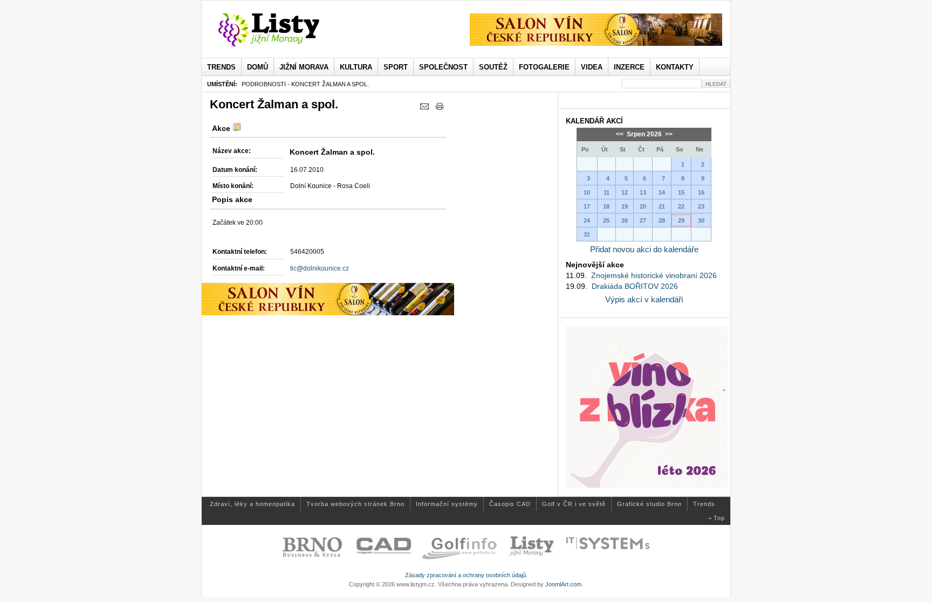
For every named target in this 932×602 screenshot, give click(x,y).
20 (643, 206)
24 (587, 220)
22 (681, 206)
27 (643, 220)
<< (620, 134)
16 (701, 192)
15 (681, 192)
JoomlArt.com (563, 584)
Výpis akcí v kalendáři (644, 299)
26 (624, 220)
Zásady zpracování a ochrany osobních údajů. (466, 575)
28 (662, 220)
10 (587, 192)
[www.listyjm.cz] (281, 30)
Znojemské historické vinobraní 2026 (654, 275)
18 (606, 206)
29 (681, 220)
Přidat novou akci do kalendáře (644, 249)
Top (719, 518)
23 (701, 206)
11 (606, 192)
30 (701, 220)
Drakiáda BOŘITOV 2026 (635, 286)
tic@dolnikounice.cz (319, 268)
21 (662, 206)
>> (668, 134)
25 (606, 220)
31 (587, 234)
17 (587, 206)
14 (662, 192)
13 (643, 192)
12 (624, 192)
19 (624, 206)
